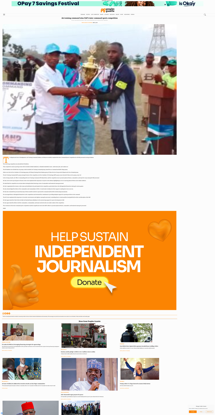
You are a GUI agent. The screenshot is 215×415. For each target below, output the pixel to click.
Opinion (132, 14)
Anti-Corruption (95, 14)
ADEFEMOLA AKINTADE (124, 388)
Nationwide (127, 14)
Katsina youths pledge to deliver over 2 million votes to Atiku (78, 351)
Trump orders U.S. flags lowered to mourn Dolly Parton (135, 383)
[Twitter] (5, 313)
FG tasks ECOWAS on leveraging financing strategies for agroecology (21, 344)
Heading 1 (5, 381)
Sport (121, 14)
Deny (201, 411)
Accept (192, 411)
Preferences (209, 411)
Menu (11, 15)
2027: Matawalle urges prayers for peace (72, 394)
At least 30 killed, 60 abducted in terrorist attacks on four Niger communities (23, 383)
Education (112, 14)
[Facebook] (3, 313)
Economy (106, 14)
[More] (9, 313)
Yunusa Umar (4, 388)
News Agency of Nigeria (87, 22)
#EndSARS (83, 14)
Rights (101, 14)
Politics (88, 14)
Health (117, 14)
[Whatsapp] (7, 313)
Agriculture (6, 342)
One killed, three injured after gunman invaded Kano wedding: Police (139, 346)
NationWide (65, 392)
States (122, 344)
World (122, 381)
